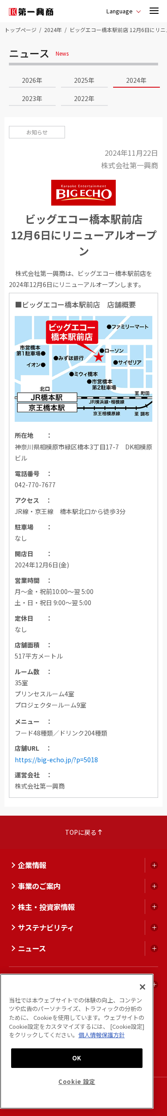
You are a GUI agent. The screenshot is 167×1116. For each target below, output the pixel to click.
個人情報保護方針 (101, 1035)
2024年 (53, 29)
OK (76, 1058)
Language (119, 11)
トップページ (20, 29)
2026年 (32, 80)
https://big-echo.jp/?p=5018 (56, 759)
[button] (154, 11)
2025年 (84, 80)
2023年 (32, 98)
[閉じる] (142, 987)
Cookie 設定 (76, 1081)
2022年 (84, 98)
